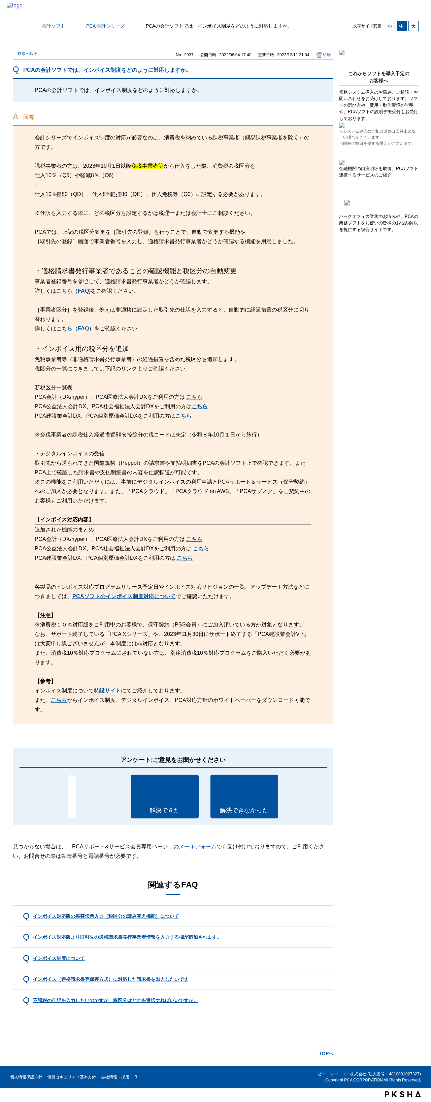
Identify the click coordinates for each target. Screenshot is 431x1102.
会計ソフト (53, 26)
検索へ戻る (28, 53)
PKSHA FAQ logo (403, 1094)
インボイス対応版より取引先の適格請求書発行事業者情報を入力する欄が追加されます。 (127, 937)
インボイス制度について (59, 958)
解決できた (165, 810)
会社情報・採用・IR (119, 1077)
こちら (194, 397)
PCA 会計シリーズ (105, 26)
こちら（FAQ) (73, 291)
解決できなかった (244, 810)
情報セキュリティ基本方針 (71, 1077)
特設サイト (107, 690)
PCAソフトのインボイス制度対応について (124, 596)
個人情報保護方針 (26, 1077)
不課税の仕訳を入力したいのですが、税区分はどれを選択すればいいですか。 (115, 1000)
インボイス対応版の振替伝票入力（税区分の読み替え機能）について (106, 916)
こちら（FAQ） (75, 328)
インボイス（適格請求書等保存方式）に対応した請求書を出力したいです (111, 979)
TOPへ (326, 1053)
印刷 (327, 55)
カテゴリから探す (17, 26)
